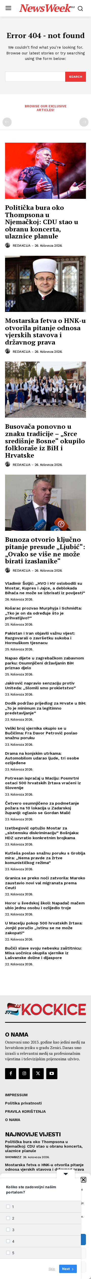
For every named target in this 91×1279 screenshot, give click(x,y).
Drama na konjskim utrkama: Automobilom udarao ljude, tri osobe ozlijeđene (42, 758)
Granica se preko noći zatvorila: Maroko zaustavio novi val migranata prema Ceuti (45, 883)
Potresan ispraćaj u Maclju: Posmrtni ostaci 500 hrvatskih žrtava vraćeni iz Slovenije (43, 783)
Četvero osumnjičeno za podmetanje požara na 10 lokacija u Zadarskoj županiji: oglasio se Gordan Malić (42, 808)
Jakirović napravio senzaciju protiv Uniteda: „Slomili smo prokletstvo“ (40, 685)
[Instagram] (24, 1073)
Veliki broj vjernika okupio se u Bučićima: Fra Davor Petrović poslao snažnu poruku (41, 733)
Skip (52, 1269)
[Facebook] (10, 1073)
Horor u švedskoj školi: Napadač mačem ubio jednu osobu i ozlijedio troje (45, 905)
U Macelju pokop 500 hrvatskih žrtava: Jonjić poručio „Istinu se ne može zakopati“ (43, 928)
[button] (83, 1179)
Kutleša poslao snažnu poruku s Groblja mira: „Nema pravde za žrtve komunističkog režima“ (45, 858)
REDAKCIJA (22, 245)
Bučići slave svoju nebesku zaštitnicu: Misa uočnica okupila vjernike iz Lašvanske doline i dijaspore (43, 953)
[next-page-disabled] (83, 122)
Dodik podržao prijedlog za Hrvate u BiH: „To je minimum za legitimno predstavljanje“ (45, 708)
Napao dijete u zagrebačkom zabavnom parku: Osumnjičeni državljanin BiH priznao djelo (44, 663)
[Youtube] (51, 1073)
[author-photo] (8, 245)
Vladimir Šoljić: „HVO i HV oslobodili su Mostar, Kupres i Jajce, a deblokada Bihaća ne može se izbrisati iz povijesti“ (45, 588)
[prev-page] (7, 122)
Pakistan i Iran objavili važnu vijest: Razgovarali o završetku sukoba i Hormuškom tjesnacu (40, 638)
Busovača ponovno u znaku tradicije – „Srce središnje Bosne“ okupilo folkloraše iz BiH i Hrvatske (45, 440)
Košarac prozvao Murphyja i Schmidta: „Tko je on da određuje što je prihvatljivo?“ (43, 613)
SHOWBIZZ (13, 1157)
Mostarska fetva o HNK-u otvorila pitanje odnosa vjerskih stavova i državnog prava (45, 331)
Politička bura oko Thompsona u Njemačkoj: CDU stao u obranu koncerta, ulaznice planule (41, 221)
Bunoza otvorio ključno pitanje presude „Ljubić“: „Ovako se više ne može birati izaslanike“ (45, 550)
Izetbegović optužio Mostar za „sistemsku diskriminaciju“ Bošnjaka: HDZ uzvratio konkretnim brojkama (42, 833)
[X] (37, 1073)
